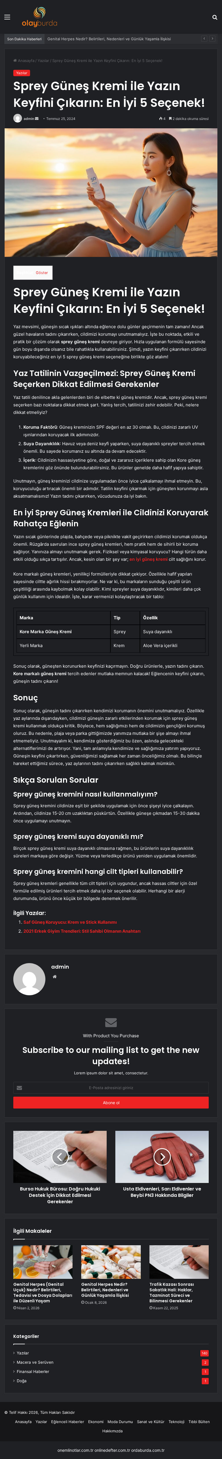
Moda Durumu (120, 1421)
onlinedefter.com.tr (112, 1450)
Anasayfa (25, 60)
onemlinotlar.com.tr (75, 1450)
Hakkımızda (112, 1431)
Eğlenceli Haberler (67, 1421)
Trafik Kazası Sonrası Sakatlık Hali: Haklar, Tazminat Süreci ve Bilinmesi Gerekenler (171, 1292)
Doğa (22, 1380)
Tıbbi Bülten (199, 1421)
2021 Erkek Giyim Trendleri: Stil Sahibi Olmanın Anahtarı (81, 931)
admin (29, 118)
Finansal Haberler (33, 1371)
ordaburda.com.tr (147, 1450)
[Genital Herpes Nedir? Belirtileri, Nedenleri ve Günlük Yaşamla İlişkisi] (110, 1262)
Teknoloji (176, 1421)
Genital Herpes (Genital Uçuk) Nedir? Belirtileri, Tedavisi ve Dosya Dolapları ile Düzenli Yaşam (42, 1292)
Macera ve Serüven (35, 1362)
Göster (42, 273)
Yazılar (43, 60)
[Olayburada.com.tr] (39, 17)
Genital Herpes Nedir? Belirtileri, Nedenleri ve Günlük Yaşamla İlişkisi (109, 38)
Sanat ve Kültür (150, 1421)
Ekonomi (95, 1421)
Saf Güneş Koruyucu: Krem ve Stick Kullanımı (70, 922)
